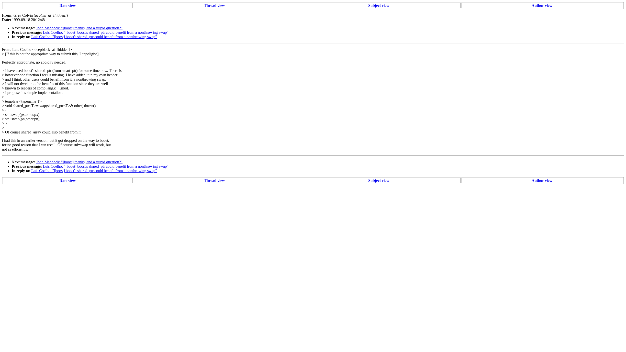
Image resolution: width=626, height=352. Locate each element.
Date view (67, 5)
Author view (542, 5)
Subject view (378, 5)
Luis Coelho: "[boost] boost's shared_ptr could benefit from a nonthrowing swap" (105, 32)
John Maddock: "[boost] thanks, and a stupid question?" (79, 28)
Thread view (214, 5)
